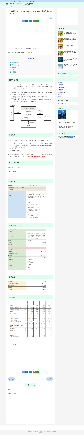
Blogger (60, 82)
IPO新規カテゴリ (30, 385)
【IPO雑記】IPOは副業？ (69, 45)
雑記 (59, 96)
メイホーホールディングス (32, 185)
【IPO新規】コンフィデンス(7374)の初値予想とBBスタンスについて (70, 39)
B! (30, 21)
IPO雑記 (60, 84)
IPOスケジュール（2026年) (12, 1)
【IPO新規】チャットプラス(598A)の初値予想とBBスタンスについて (70, 52)
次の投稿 (11, 379)
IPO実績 (60, 86)
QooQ (44, 432)
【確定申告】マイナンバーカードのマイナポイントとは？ (70, 65)
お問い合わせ (33, 1)
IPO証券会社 (61, 87)
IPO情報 (60, 89)
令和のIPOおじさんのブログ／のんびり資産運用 (20, 4)
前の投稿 (50, 379)
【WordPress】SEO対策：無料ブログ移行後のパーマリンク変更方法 (70, 59)
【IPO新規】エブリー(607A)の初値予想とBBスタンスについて (70, 33)
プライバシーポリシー (24, 1)
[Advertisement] (30, 33)
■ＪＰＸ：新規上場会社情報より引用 (15, 229)
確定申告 (60, 94)
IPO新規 (50, 18)
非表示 (31, 58)
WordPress (60, 92)
